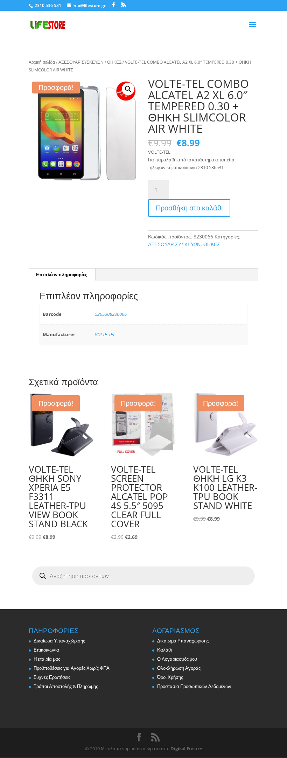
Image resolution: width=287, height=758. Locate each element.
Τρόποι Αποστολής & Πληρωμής (66, 686)
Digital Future (186, 748)
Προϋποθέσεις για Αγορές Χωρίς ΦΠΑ (72, 668)
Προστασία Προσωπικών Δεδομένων (194, 686)
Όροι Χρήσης (170, 677)
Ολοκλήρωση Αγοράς (179, 668)
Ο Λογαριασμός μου (177, 659)
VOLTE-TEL (105, 334)
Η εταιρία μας (47, 659)
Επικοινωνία (46, 650)
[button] (128, 89)
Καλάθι (164, 650)
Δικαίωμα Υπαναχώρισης (59, 641)
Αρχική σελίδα (42, 62)
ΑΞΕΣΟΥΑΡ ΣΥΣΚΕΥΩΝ (81, 62)
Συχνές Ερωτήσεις (52, 677)
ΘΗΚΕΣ (114, 62)
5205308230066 (111, 314)
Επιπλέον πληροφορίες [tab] (62, 274)
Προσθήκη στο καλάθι (189, 208)
